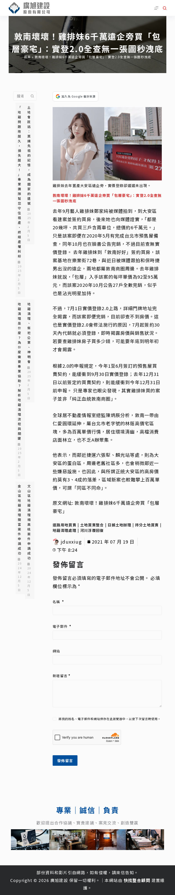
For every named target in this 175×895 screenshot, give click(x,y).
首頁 (27, 57)
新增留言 (61, 675)
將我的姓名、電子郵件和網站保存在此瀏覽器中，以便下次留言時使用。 (110, 719)
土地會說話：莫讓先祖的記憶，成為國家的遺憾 (29, 155)
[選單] (156, 8)
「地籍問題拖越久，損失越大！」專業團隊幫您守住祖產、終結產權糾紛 (19, 181)
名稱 (58, 601)
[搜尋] (164, 8)
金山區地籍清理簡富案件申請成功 (19, 519)
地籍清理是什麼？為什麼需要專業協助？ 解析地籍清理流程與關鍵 (19, 371)
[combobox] (20, 95)
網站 (56, 651)
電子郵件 (62, 626)
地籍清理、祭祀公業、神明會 (29, 333)
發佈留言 (65, 760)
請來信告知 (123, 872)
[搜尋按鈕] (32, 96)
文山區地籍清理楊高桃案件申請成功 (29, 522)
